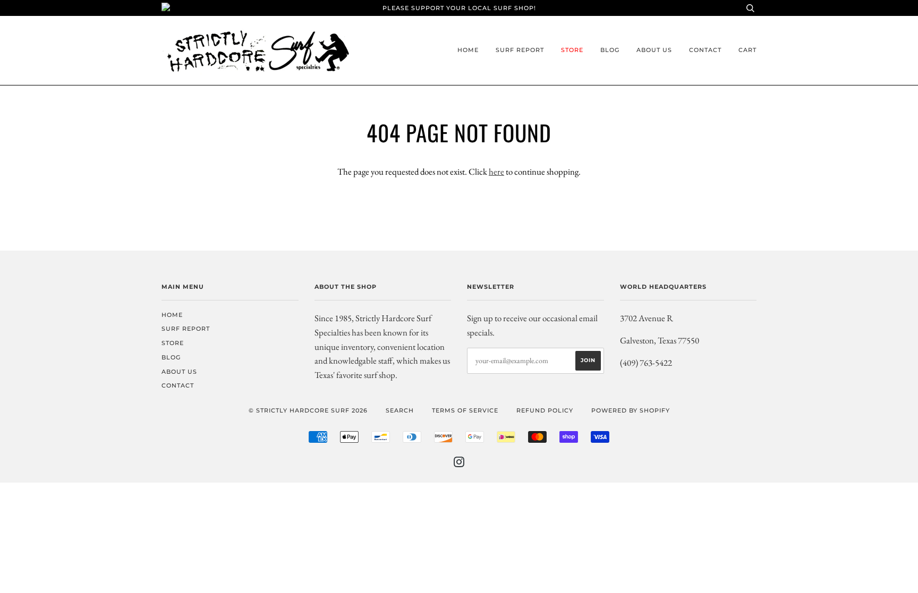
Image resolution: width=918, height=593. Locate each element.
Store (572, 50)
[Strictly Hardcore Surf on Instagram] (459, 464)
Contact (705, 50)
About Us (654, 50)
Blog (609, 50)
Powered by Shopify (630, 410)
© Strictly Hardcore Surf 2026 (308, 410)
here (496, 171)
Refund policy (544, 410)
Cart (747, 50)
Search (400, 410)
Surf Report (520, 50)
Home (468, 50)
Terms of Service (465, 410)
